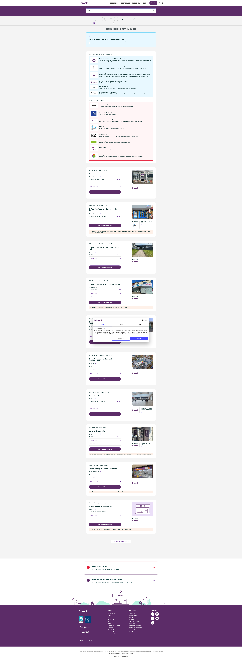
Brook (83, 3)
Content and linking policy (135, 627)
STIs (109, 617)
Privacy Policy (117, 656)
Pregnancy (110, 615)
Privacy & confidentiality (135, 625)
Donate (153, 3)
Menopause (110, 627)
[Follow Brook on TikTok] (152, 623)
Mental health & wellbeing (114, 625)
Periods (109, 621)
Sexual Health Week (134, 621)
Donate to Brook (133, 619)
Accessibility (110, 19)
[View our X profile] (152, 618)
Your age (121, 19)
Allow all (139, 338)
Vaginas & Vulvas (112, 631)
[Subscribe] (162, 3)
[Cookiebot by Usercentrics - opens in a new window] (142, 320)
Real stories (110, 636)
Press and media (133, 615)
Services (99, 19)
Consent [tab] (102, 324)
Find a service (125, 3)
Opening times (133, 19)
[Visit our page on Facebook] (152, 614)
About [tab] (140, 324)
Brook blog (132, 623)
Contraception (111, 613)
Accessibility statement (135, 629)
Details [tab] (121, 324)
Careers (131, 617)
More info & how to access (105, 192)
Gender (109, 623)
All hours (119, 179)
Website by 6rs (125, 656)
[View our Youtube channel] (157, 618)
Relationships (111, 619)
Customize (120, 338)
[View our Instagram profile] (157, 614)
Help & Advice (114, 3)
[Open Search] (159, 3)
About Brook (132, 640)
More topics (110, 640)
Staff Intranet (132, 631)
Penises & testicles (112, 634)
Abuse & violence (112, 629)
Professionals (136, 3)
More (144, 3)
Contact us (132, 613)
